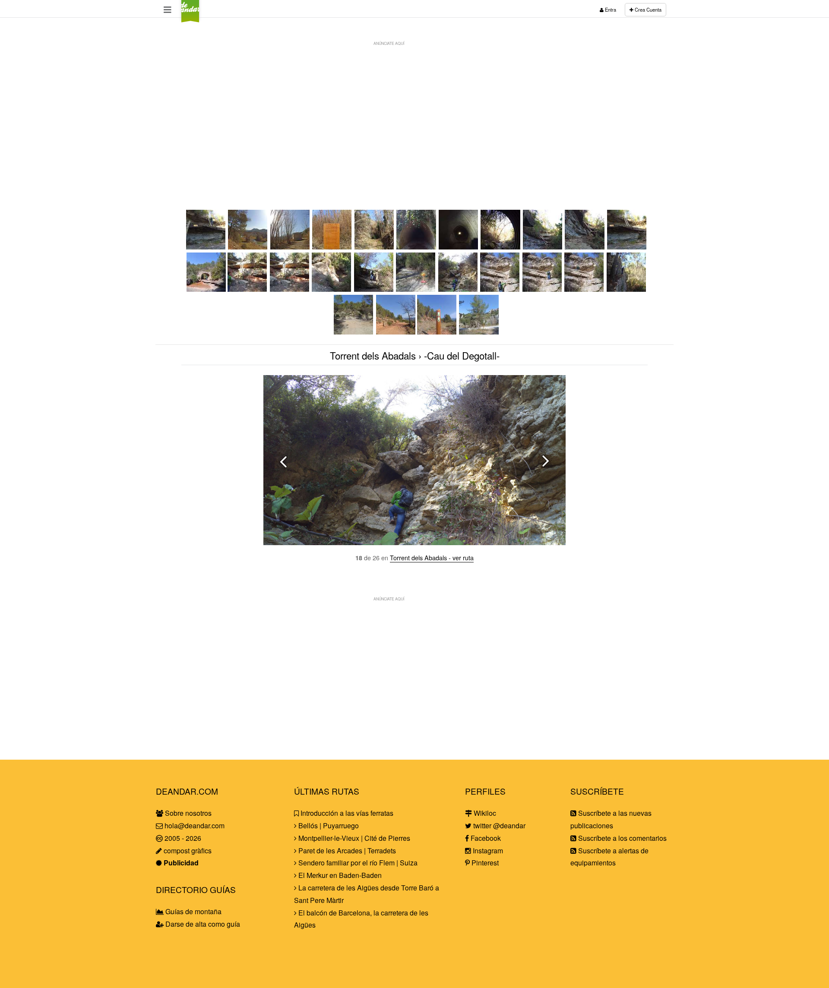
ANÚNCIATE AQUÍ (388, 43)
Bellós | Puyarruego (328, 825)
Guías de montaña (192, 911)
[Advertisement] (414, 110)
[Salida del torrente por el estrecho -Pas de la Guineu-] (627, 289)
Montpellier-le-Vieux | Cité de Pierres (353, 838)
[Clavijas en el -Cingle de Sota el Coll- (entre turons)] (500, 289)
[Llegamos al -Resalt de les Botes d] (248, 289)
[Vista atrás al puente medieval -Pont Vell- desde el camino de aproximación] (248, 247)
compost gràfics (187, 850)
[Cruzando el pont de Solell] (206, 289)
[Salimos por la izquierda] (584, 289)
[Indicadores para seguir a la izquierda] (437, 332)
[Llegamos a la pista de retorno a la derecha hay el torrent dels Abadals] (354, 332)
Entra (610, 9)
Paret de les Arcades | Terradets (346, 850)
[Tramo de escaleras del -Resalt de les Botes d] (290, 289)
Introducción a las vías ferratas (346, 813)
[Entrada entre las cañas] (374, 247)
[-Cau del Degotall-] (458, 289)
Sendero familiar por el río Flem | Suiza (357, 863)
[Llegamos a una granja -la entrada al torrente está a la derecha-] (290, 247)
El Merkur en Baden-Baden (339, 875)
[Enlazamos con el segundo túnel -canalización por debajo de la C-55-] (459, 247)
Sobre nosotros (187, 813)
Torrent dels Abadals (373, 355)
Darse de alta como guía (202, 924)
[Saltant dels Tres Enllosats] (585, 247)
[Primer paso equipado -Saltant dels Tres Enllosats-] (543, 247)
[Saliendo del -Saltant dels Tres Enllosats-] (206, 247)
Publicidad (180, 863)
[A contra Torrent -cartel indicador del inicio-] (332, 247)
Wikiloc (484, 813)
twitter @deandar (498, 825)
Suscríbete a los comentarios (621, 838)
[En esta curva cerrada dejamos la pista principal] (395, 332)
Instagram (487, 850)
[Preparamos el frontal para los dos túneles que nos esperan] (416, 247)
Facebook (485, 838)
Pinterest (484, 863)
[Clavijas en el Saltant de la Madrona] (374, 289)
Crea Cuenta (647, 9)
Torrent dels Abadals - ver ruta (432, 557)
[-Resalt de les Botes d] (332, 289)
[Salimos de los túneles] (501, 247)
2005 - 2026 (182, 838)
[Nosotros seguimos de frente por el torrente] (416, 289)
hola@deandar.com (195, 825)
